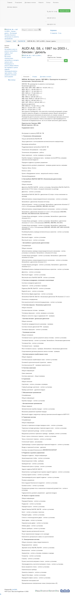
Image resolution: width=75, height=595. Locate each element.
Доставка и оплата (30, 2)
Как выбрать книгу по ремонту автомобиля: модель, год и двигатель (11, 51)
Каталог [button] (7, 45)
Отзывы (34, 76)
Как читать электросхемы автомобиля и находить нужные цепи (12, 59)
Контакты (56, 2)
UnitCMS (14, 589)
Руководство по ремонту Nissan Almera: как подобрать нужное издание (12, 66)
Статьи (48, 2)
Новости (41, 2)
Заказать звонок (64, 11)
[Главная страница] (12, 34)
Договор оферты (12, 7)
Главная (9, 2)
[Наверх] (0, 594)
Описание (26, 76)
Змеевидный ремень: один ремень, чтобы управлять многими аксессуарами (11, 73)
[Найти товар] (39, 29)
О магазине (18, 2)
